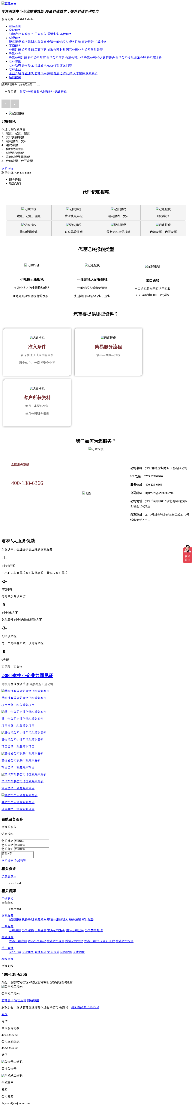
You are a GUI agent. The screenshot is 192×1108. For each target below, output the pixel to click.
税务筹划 (28, 41)
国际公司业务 (75, 49)
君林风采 (40, 73)
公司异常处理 (94, 49)
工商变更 (40, 49)
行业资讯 (40, 65)
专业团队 (28, 73)
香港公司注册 (18, 57)
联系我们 (92, 73)
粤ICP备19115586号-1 (85, 1007)
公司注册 (15, 49)
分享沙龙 (28, 65)
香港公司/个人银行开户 (100, 57)
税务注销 (75, 41)
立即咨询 (8, 168)
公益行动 (53, 65)
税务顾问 (40, 41)
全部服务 (15, 30)
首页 (23, 91)
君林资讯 (15, 61)
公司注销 (28, 49)
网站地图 (33, 1000)
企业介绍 (15, 73)
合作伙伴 (66, 73)
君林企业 (15, 69)
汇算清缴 (100, 41)
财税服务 (28, 33)
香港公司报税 (125, 57)
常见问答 (66, 65)
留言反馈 (20, 1000)
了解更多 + (9, 876)
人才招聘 (79, 73)
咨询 (5, 1014)
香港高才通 (154, 57)
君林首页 (15, 26)
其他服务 (66, 33)
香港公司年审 (37, 57)
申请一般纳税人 (58, 41)
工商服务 (40, 33)
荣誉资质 (53, 73)
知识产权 (15, 33)
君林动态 (15, 65)
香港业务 (53, 33)
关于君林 (8, 948)
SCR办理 (140, 57)
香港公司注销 (74, 57)
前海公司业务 (56, 49)
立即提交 (8, 860)
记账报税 (15, 41)
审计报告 (88, 41)
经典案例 (15, 77)
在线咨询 (20, 860)
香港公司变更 (55, 57)
